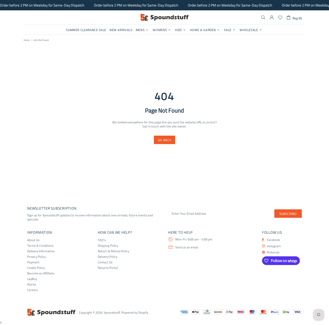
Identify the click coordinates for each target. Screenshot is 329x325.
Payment (33, 262)
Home (27, 40)
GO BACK (164, 140)
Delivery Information (41, 251)
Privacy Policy (36, 257)
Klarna (31, 284)
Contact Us (105, 262)
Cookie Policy (36, 268)
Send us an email (186, 247)
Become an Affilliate (40, 273)
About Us (33, 240)
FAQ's (102, 240)
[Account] (271, 17)
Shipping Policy (108, 246)
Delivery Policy (107, 257)
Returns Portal (108, 268)
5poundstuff (164, 17)
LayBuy (32, 279)
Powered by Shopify (134, 313)
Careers (32, 290)
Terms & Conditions (40, 246)
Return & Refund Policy (113, 251)
